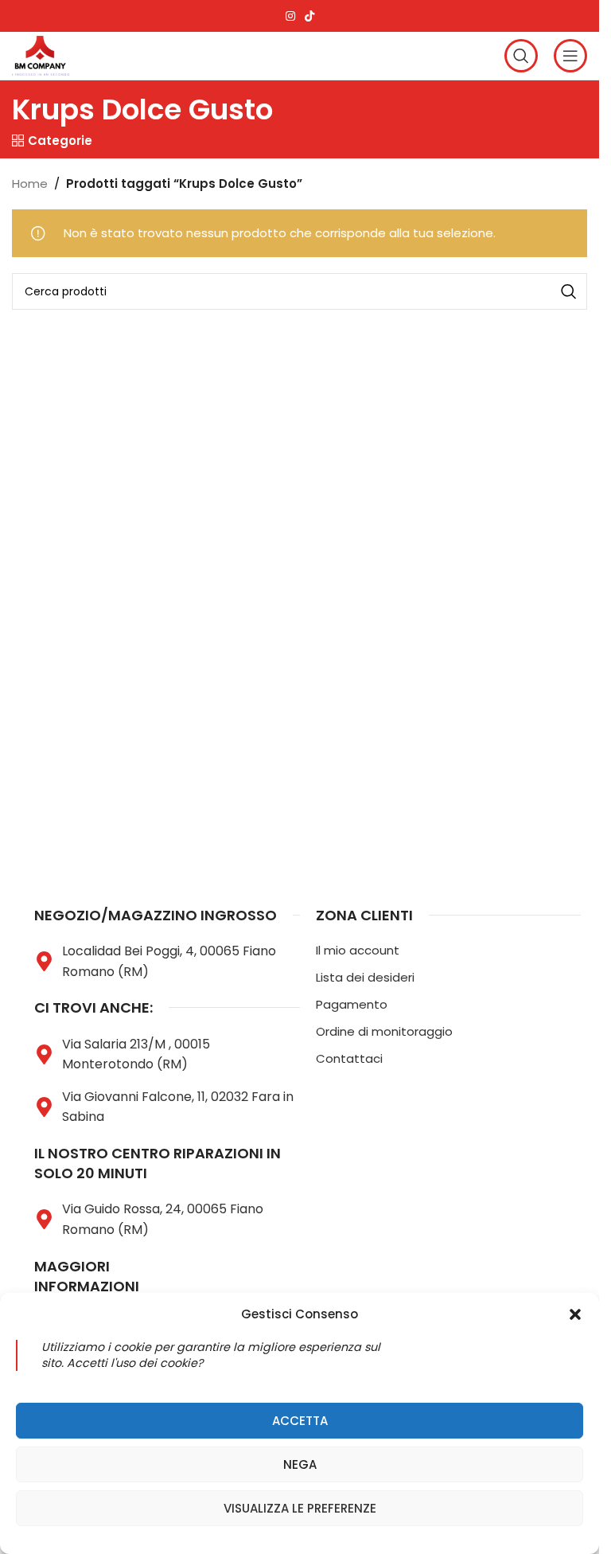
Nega (300, 1464)
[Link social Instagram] (290, 16)
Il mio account (357, 950)
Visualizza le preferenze (300, 1508)
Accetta (300, 1420)
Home (30, 183)
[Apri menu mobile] (570, 56)
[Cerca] (521, 56)
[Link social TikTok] (309, 16)
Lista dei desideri (365, 977)
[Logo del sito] (40, 54)
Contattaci (349, 1058)
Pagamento (351, 1004)
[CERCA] (569, 291)
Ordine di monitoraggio (384, 1031)
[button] (575, 1314)
